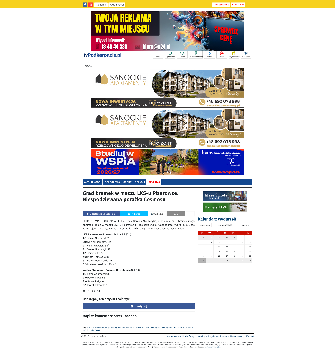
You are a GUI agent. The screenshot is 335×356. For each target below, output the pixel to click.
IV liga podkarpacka (113, 327)
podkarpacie (156, 327)
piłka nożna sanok (142, 327)
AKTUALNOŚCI (92, 182)
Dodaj (157, 56)
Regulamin (213, 336)
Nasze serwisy (237, 336)
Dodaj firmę (238, 4)
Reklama (101, 4)
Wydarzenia (234, 56)
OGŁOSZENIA (112, 182)
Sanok (179, 327)
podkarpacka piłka (169, 327)
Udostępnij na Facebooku (102, 213)
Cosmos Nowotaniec (95, 327)
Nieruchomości (196, 56)
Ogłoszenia (170, 56)
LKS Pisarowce (128, 327)
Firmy (209, 56)
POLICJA (140, 182)
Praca (182, 56)
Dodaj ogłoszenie (221, 4)
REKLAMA (154, 182)
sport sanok (188, 327)
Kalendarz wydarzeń (217, 219)
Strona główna (173, 336)
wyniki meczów (95, 330)
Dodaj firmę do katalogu (194, 336)
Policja (221, 56)
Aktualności (117, 4)
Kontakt (250, 336)
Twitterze (135, 213)
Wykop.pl (158, 213)
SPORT (127, 182)
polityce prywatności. (212, 347)
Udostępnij (140, 306)
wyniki (85, 330)
